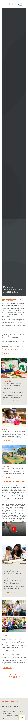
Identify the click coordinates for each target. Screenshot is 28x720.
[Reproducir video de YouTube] (14, 529)
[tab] (14, 706)
